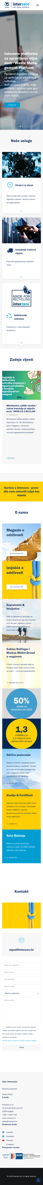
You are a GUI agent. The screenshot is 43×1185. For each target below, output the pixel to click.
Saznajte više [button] (12, 105)
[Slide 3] (23, 126)
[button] (37, 5)
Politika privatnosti (9, 1089)
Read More (11, 458)
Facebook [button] (10, 1136)
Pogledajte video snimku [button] (16, 682)
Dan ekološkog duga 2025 (20, 405)
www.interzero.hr (9, 1118)
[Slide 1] (18, 126)
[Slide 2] (20, 126)
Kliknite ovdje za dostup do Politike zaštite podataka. (19, 1040)
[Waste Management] (21, 230)
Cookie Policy (7, 1094)
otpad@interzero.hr (9, 1121)
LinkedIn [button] (9, 1132)
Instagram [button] (10, 1144)
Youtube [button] (9, 1140)
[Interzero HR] (17, 5)
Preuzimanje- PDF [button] (18, 553)
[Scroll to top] (38, 1180)
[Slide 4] (25, 126)
